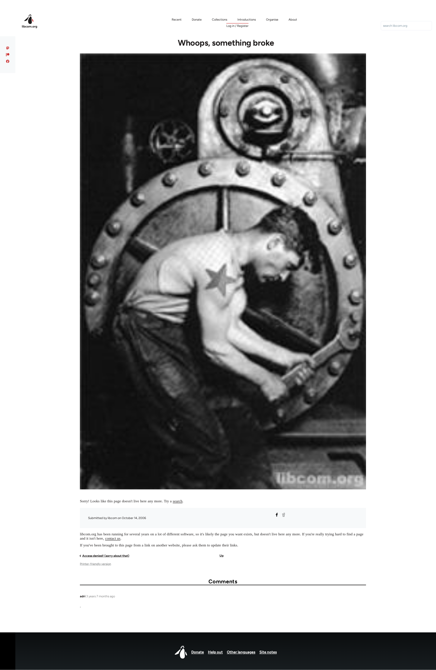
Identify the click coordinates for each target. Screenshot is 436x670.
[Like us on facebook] (7, 61)
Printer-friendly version (95, 564)
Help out (215, 652)
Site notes (268, 652)
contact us (112, 538)
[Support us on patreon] (7, 55)
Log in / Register (237, 26)
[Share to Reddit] (283, 514)
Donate (197, 652)
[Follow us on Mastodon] (7, 48)
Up (222, 555)
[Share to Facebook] (276, 514)
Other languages (241, 652)
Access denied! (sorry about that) (105, 556)
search (177, 501)
